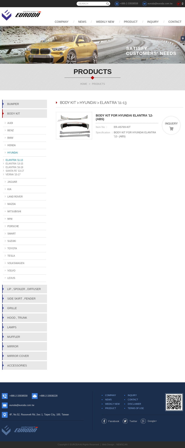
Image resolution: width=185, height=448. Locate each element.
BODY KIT (13, 113)
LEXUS (11, 278)
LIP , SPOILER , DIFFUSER (24, 289)
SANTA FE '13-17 (15, 171)
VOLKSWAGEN (15, 263)
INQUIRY (153, 21)
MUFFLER (13, 336)
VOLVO (11, 270)
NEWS (82, 21)
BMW (10, 138)
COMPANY (61, 21)
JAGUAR (12, 182)
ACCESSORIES (17, 365)
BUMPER (13, 104)
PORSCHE (13, 226)
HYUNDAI (12, 152)
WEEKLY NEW (105, 21)
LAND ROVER (15, 196)
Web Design (108, 444)
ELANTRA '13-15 (14, 163)
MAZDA (11, 204)
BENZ (10, 130)
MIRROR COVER (18, 355)
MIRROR (12, 346)
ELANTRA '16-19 (14, 167)
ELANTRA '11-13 (14, 160)
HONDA (11, 145)
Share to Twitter (130, 421)
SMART (11, 233)
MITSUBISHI (14, 211)
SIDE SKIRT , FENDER (21, 298)
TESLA (11, 255)
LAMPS (11, 327)
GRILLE (12, 308)
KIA (9, 189)
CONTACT (174, 21)
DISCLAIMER (134, 404)
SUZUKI (11, 241)
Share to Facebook (110, 421)
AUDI (10, 123)
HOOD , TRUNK (17, 317)
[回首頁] (22, 14)
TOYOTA (12, 248)
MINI (9, 219)
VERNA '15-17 (13, 174)
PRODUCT (130, 21)
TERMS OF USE (136, 408)
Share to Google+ (149, 421)
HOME (83, 84)
